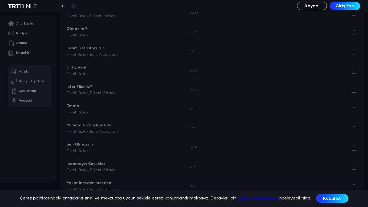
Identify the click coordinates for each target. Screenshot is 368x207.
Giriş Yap (345, 6)
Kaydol (312, 6)
